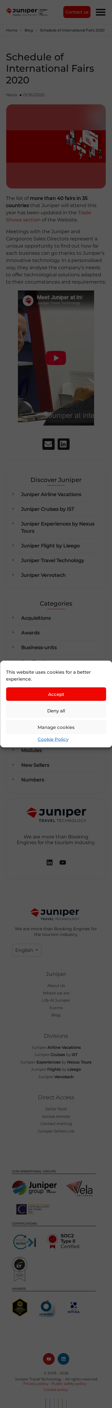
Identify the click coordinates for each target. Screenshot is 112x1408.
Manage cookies (56, 727)
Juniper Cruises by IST (47, 509)
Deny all (56, 710)
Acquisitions (36, 618)
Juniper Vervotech (43, 575)
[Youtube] (49, 1359)
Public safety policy (69, 1383)
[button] (48, 444)
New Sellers (35, 765)
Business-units (39, 647)
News (11, 95)
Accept (56, 694)
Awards (30, 633)
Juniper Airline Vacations (51, 494)
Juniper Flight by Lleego (50, 546)
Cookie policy (56, 1389)
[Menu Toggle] (100, 12)
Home (11, 30)
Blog (28, 30)
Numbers (32, 780)
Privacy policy (35, 1383)
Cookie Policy (53, 739)
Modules (31, 750)
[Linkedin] (63, 1359)
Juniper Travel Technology (52, 560)
